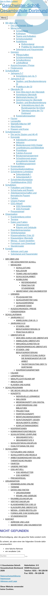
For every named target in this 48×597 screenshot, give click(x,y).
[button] (46, 3)
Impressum (5, 578)
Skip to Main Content (9, 1)
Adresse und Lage (8, 581)
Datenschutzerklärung (10, 576)
